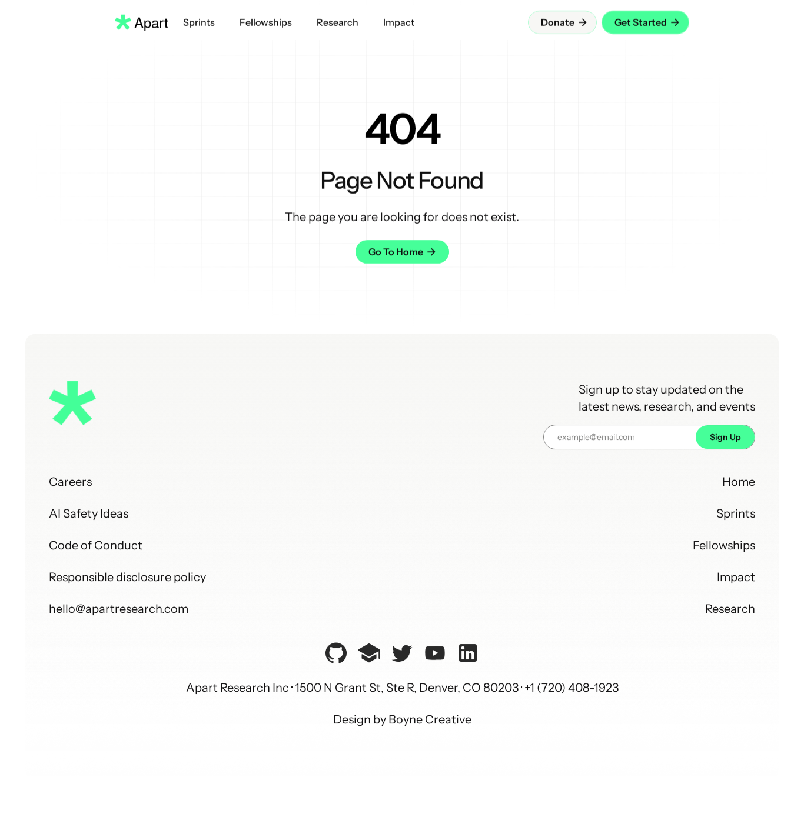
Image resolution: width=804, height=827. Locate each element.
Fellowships (724, 545)
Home (738, 482)
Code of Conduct (95, 545)
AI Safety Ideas (88, 513)
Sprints (735, 513)
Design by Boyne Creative (402, 719)
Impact (736, 577)
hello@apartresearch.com (118, 609)
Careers (70, 482)
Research (730, 609)
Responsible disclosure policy (127, 577)
